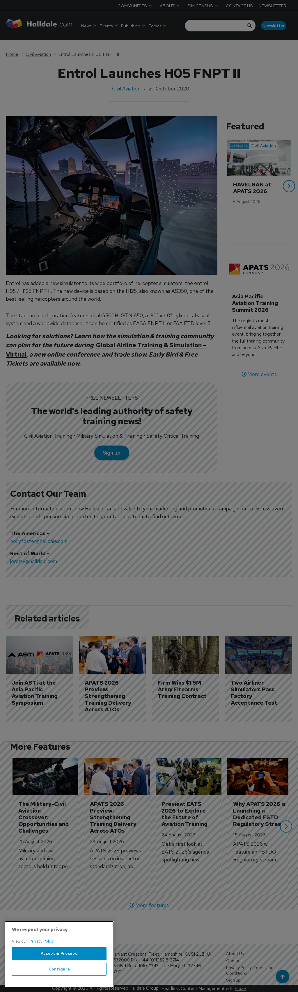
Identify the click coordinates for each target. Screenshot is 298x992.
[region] (59, 954)
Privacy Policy (41, 941)
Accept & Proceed (59, 953)
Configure (59, 969)
